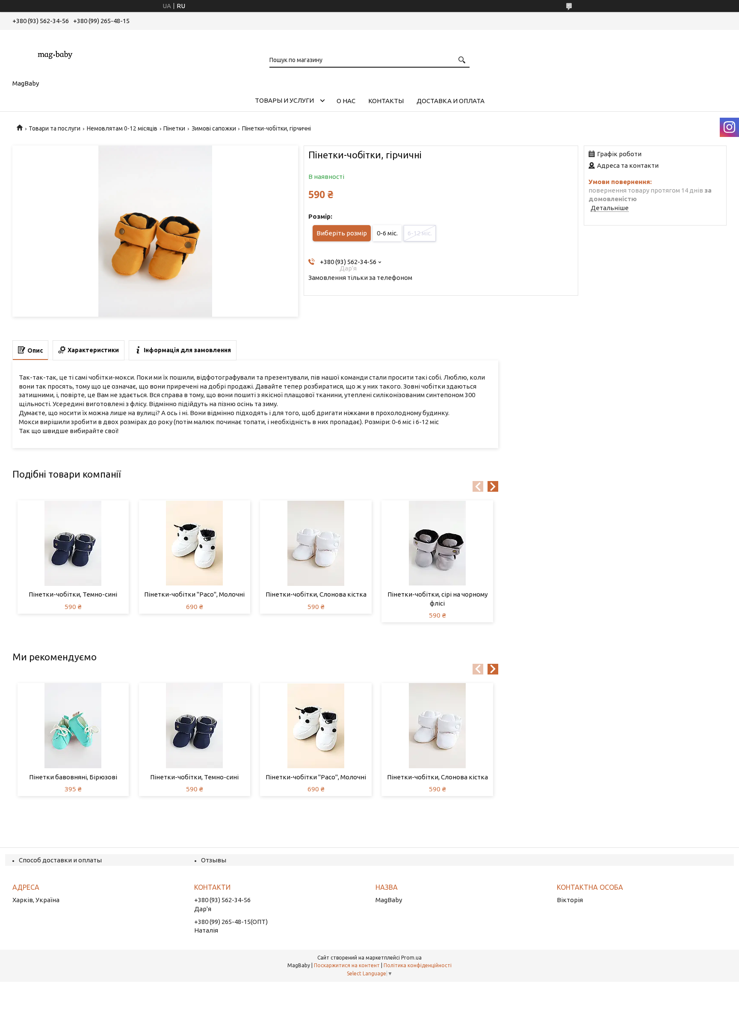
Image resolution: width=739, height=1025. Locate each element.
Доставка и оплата (451, 100)
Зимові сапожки (214, 128)
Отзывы (213, 860)
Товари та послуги (54, 128)
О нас (346, 100)
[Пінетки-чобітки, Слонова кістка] (316, 543)
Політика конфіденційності (418, 965)
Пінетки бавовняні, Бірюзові (73, 777)
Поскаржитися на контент (347, 965)
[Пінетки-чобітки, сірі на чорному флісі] (437, 543)
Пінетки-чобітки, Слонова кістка (316, 594)
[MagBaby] (55, 53)
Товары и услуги (284, 100)
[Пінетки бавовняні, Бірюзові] (73, 726)
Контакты (386, 100)
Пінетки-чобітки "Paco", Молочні (194, 594)
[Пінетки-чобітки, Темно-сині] (73, 543)
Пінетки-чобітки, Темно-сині (73, 594)
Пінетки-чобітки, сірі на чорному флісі (437, 598)
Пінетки (174, 128)
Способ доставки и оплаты (60, 860)
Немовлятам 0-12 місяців (122, 128)
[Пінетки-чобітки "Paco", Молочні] (195, 543)
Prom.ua (411, 957)
